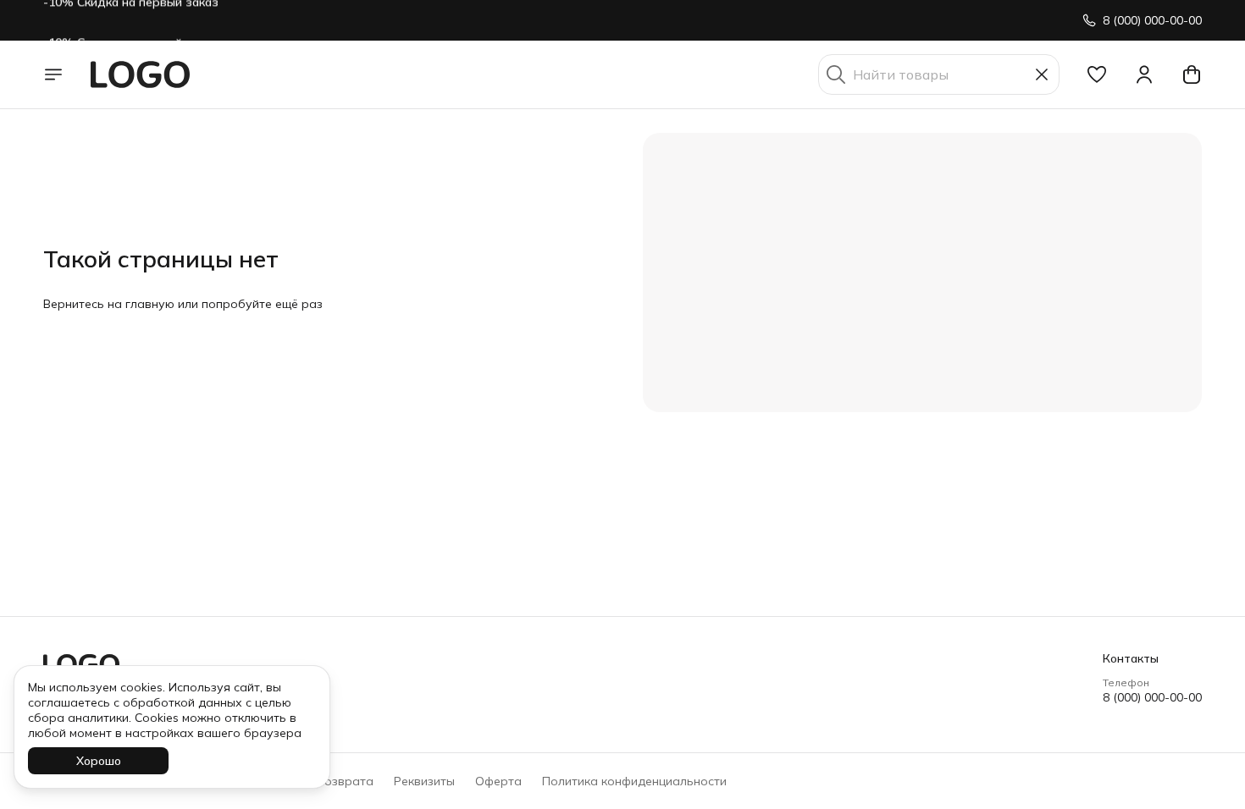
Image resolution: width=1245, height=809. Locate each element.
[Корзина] (1191, 74)
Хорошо (98, 760)
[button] (1097, 74)
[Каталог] (53, 74)
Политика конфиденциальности (634, 781)
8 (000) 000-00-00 (1152, 697)
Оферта (498, 781)
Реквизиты (424, 781)
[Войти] (1144, 74)
